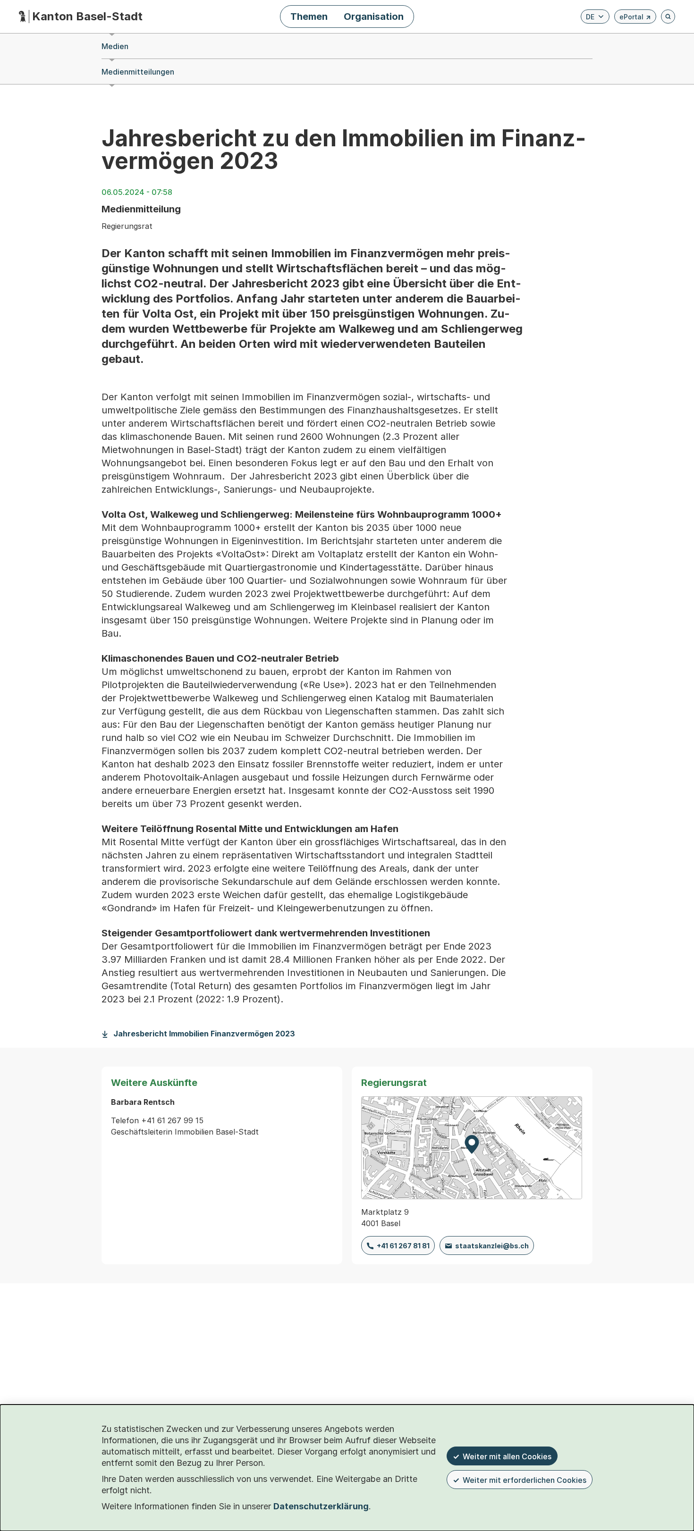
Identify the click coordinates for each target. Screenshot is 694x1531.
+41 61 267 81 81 (403, 1246)
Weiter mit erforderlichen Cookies (524, 1480)
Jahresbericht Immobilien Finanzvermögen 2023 (204, 1033)
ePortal (635, 18)
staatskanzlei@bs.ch (492, 1246)
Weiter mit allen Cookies (507, 1456)
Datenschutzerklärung (321, 1506)
